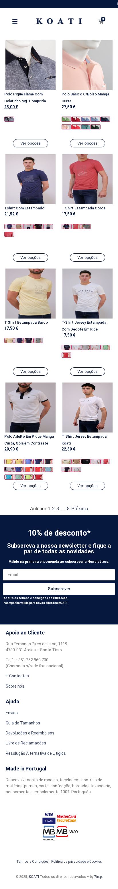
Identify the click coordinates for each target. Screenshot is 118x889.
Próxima (79, 508)
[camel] (19, 226)
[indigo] (19, 469)
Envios (12, 712)
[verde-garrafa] (96, 126)
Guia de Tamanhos (23, 723)
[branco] (76, 347)
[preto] (38, 226)
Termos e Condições (32, 862)
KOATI (34, 877)
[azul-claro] (96, 119)
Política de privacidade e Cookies (76, 862)
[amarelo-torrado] (19, 461)
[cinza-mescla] (29, 226)
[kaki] (86, 226)
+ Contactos (17, 676)
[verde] (48, 226)
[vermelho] (76, 119)
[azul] (86, 119)
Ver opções (30, 143)
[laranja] (29, 469)
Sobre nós (15, 686)
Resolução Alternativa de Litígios (36, 753)
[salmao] (76, 126)
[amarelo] (9, 340)
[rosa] (66, 126)
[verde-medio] (66, 119)
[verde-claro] (19, 477)
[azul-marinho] (9, 119)
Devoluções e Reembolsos (30, 733)
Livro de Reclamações (26, 743)
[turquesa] (86, 126)
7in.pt (98, 877)
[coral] (9, 234)
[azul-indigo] (105, 119)
